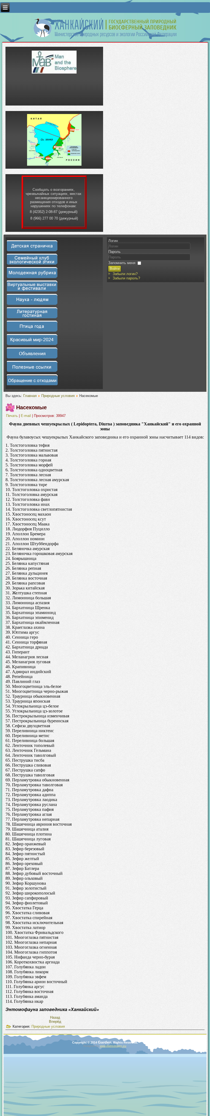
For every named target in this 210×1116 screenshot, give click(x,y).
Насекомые (31, 407)
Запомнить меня (121, 263)
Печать (12, 416)
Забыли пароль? (126, 278)
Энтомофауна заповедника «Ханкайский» (52, 1009)
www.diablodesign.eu (113, 1045)
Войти (114, 269)
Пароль (114, 252)
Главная (30, 396)
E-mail (26, 416)
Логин (113, 241)
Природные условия (58, 396)
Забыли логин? (125, 274)
